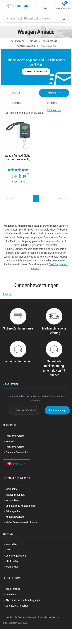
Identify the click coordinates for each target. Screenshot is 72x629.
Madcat (63, 264)
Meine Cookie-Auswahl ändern (21, 522)
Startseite (19, 41)
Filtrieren (52, 102)
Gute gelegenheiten (16, 555)
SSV (8, 550)
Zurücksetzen (54, 110)
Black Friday (12, 561)
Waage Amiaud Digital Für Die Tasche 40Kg (18, 157)
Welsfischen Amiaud (25, 46)
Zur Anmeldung (57, 410)
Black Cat (54, 264)
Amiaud (33, 41)
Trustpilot (7, 294)
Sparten (16, 92)
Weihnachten (12, 566)
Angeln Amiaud (50, 41)
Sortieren (16, 102)
